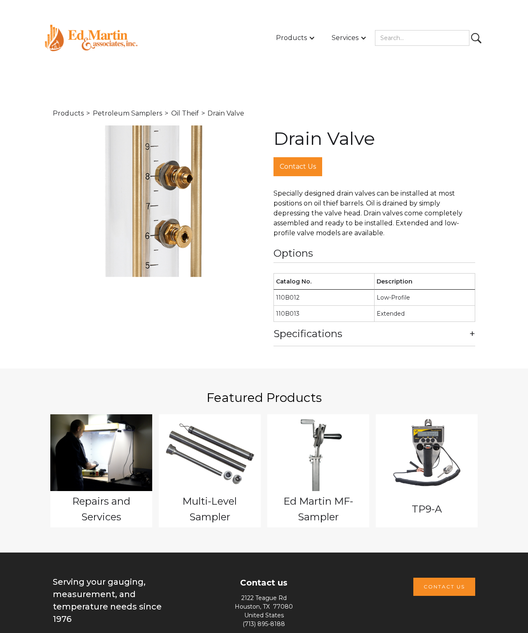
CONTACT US (444, 586)
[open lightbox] (154, 201)
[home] (91, 38)
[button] (295, 38)
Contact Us (298, 166)
